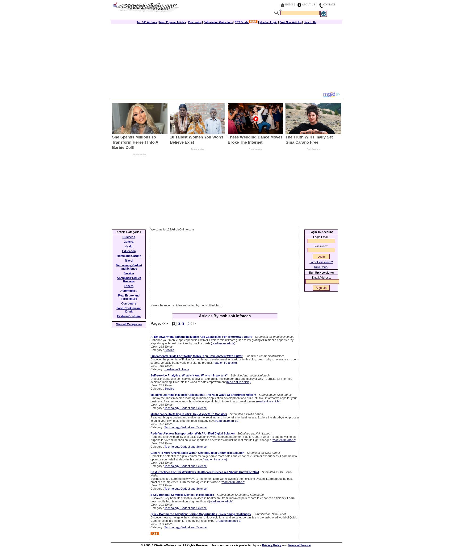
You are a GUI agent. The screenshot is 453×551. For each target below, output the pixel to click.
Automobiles (128, 290)
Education (129, 251)
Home (289, 4)
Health (129, 246)
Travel (129, 260)
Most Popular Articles (172, 22)
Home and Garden (129, 256)
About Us (308, 4)
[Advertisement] (226, 58)
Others (129, 286)
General (129, 241)
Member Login (268, 22)
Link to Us (310, 22)
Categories (194, 22)
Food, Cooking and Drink (129, 310)
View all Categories (129, 324)
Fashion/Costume (129, 316)
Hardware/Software (176, 369)
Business (128, 237)
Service (169, 350)
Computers (128, 303)
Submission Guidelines (218, 22)
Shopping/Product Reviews (129, 279)
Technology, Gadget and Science (185, 408)
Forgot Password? (321, 262)
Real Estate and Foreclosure (128, 297)
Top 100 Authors (147, 22)
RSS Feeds (242, 22)
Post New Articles (291, 22)
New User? (321, 267)
